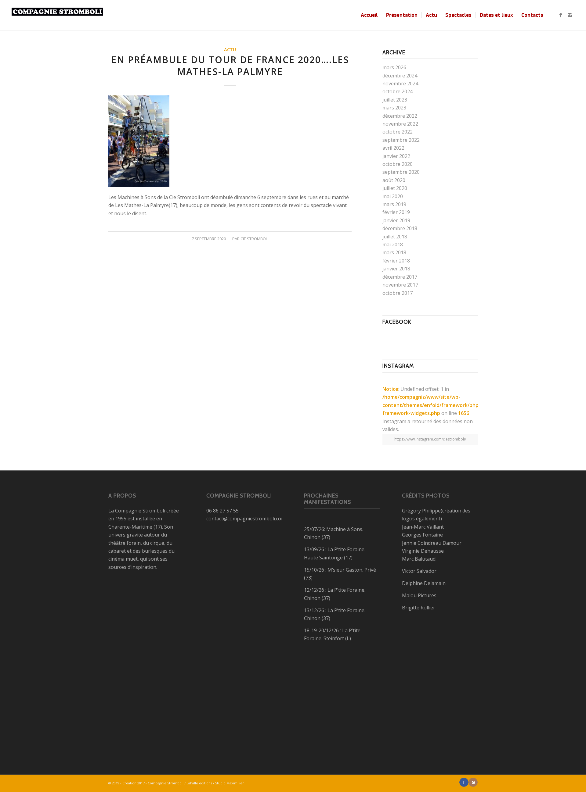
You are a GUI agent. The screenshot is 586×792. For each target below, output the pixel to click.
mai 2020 (392, 196)
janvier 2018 (396, 268)
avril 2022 (393, 147)
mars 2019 (394, 204)
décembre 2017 (399, 276)
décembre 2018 (399, 228)
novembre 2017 (400, 284)
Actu (230, 49)
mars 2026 (394, 67)
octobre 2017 (397, 293)
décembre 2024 (399, 75)
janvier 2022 (396, 156)
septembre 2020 (401, 172)
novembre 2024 (400, 83)
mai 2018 (392, 244)
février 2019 (396, 212)
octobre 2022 (397, 131)
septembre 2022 (401, 140)
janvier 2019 (396, 220)
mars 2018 (394, 252)
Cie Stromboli (255, 238)
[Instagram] (569, 15)
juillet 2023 (394, 99)
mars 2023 (394, 107)
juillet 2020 (394, 188)
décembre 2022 (399, 115)
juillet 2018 (394, 236)
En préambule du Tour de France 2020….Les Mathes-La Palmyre (230, 65)
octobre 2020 (397, 164)
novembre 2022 (400, 123)
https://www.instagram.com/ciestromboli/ (430, 439)
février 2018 (396, 260)
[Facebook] (560, 15)
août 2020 (393, 180)
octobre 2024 (397, 91)
